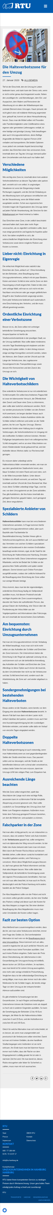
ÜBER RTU (30, 1133)
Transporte (16, 1197)
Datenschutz (31, 1141)
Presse (5, 1137)
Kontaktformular (8, 1167)
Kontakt (29, 1137)
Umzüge (27, 1197)
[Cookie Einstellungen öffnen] (5, 1212)
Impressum (7, 1141)
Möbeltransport (9, 214)
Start (4, 1133)
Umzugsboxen (44, 1200)
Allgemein (31, 80)
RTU (4, 1192)
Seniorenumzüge (40, 1197)
